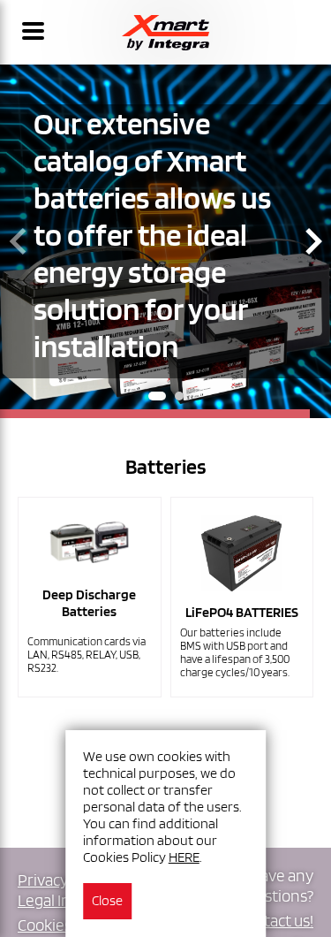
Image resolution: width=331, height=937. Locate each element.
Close (107, 900)
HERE (184, 857)
